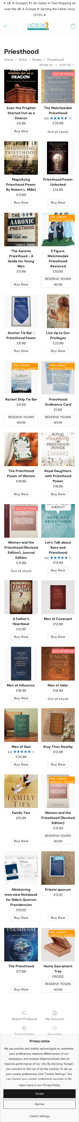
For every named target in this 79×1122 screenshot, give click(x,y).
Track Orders (24, 1034)
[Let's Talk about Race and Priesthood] (58, 521)
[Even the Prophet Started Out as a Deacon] (21, 86)
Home (8, 59)
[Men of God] (21, 725)
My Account (55, 1019)
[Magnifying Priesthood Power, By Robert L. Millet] (21, 158)
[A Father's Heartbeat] (21, 597)
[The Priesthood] (21, 944)
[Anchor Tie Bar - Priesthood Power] (21, 311)
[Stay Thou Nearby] (58, 725)
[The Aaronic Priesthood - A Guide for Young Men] (21, 229)
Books (37, 59)
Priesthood (55, 59)
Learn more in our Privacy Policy (39, 1085)
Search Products (24, 1019)
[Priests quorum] (58, 868)
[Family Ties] (21, 791)
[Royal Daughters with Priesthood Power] (58, 449)
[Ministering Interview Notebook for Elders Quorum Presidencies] (21, 868)
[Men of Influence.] (21, 663)
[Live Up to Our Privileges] (58, 311)
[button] (39, 26)
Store (23, 59)
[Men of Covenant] (58, 597)
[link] (39, 1114)
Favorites (55, 1034)
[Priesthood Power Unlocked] (58, 158)
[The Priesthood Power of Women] (21, 449)
